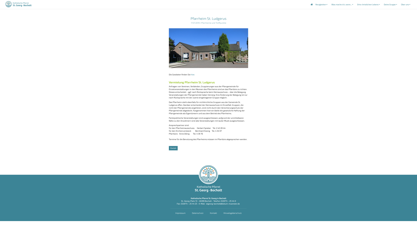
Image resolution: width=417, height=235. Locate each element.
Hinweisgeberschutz (232, 213)
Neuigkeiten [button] (320, 4)
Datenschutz (197, 213)
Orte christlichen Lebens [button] (367, 4)
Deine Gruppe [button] (390, 4)
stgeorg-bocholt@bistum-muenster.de (223, 203)
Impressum (180, 213)
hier (192, 74)
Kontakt (213, 213)
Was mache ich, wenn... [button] (341, 4)
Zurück (173, 148)
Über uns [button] (405, 4)
